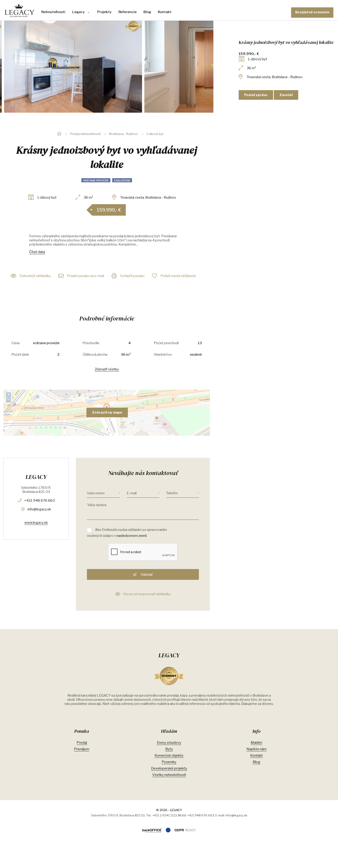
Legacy (78, 12)
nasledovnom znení (131, 536)
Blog (147, 12)
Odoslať (146, 574)
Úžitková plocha (95, 354)
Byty (169, 749)
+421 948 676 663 (39, 500)
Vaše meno (96, 493)
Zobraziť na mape (107, 412)
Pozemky (169, 762)
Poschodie (91, 343)
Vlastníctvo (163, 354)
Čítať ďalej (37, 252)
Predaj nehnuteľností (85, 134)
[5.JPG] (69, 67)
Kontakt (165, 12)
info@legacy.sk (39, 509)
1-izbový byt (154, 134)
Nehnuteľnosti (53, 12)
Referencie (127, 12)
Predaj (82, 743)
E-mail (132, 493)
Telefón (172, 493)
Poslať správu (256, 95)
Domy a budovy (169, 743)
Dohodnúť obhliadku (35, 276)
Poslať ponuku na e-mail (85, 276)
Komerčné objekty (169, 755)
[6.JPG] (209, 67)
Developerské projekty (169, 768)
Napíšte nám (256, 749)
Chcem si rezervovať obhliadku (147, 594)
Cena (15, 343)
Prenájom (81, 749)
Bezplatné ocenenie (312, 12)
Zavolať (286, 95)
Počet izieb (20, 354)
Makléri (256, 743)
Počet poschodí (166, 343)
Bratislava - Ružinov (123, 134)
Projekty (104, 12)
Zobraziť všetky (107, 369)
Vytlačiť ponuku (132, 276)
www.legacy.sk (36, 523)
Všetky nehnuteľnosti (169, 775)
